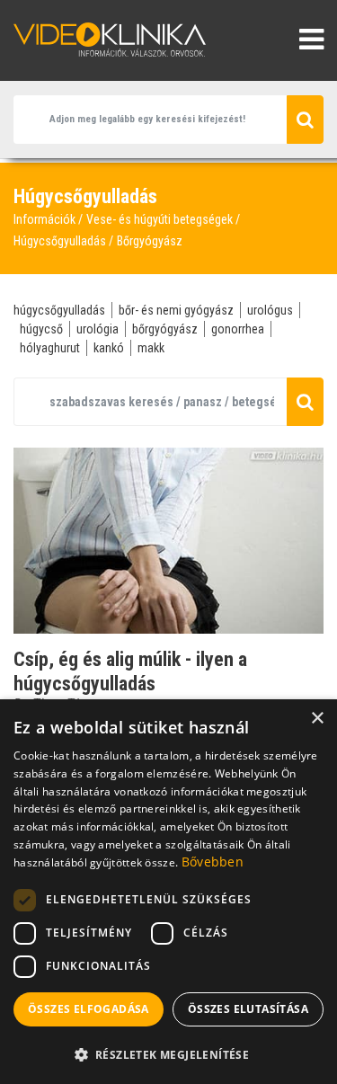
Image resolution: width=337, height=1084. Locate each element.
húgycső (41, 329)
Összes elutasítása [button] (248, 1009)
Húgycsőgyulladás (59, 241)
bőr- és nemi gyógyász (176, 310)
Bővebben (213, 861)
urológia (97, 329)
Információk (44, 219)
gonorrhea (237, 329)
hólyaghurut (50, 348)
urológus (270, 310)
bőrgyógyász (165, 329)
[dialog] (168, 891)
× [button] (317, 718)
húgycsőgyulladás (59, 310)
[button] (168, 1054)
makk (150, 348)
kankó (108, 348)
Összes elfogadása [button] (88, 1009)
